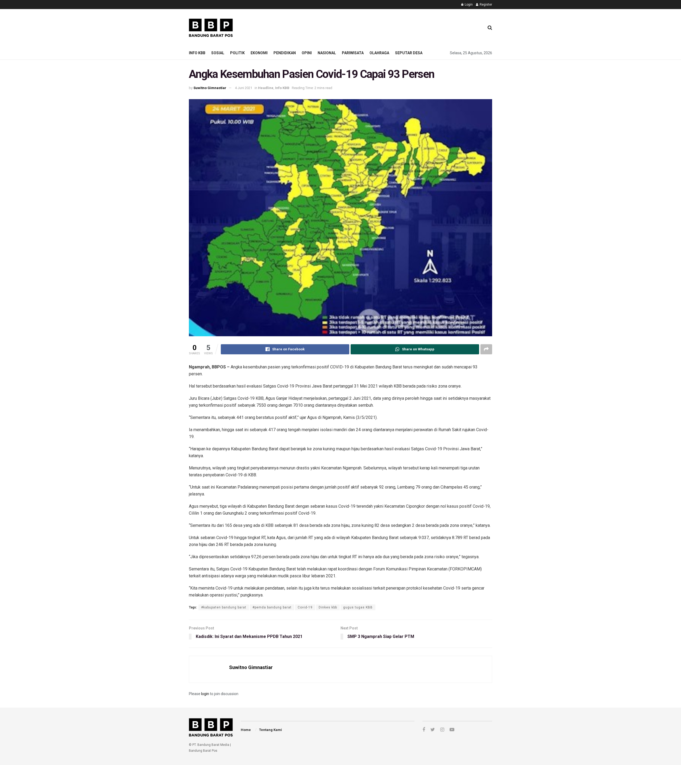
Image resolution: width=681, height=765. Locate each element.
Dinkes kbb (328, 607)
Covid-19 (305, 607)
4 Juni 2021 (243, 88)
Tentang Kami (270, 730)
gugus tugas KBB (358, 607)
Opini (307, 53)
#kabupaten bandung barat (223, 607)
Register (485, 4)
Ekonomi (259, 53)
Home (246, 730)
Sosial (217, 53)
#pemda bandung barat (272, 607)
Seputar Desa (408, 53)
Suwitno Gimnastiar (209, 88)
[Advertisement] (383, 27)
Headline (265, 88)
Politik (237, 53)
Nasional (327, 53)
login (205, 694)
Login (468, 4)
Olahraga (379, 53)
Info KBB (197, 53)
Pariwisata (353, 53)
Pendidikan (284, 53)
